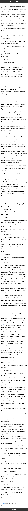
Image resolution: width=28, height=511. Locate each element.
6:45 (3, 505)
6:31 (3, 503)
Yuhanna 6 (14, 1)
